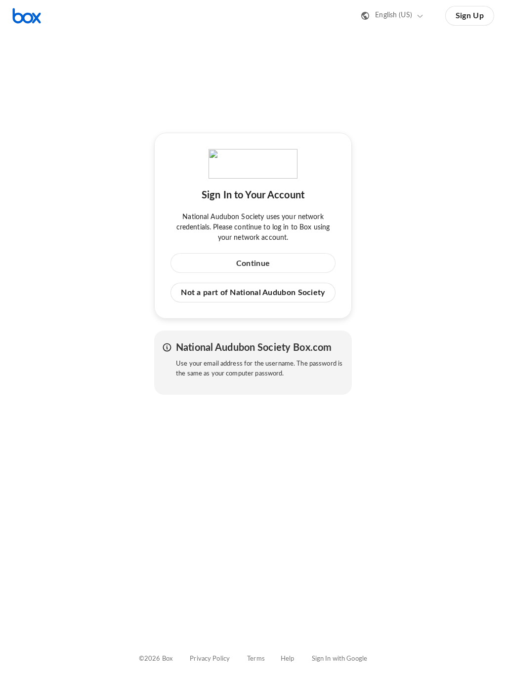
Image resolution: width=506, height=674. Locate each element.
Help (288, 659)
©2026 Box (155, 659)
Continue (253, 263)
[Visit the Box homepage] (27, 16)
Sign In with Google (339, 659)
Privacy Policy (210, 659)
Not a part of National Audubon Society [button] (253, 293)
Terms (256, 659)
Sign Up (470, 16)
